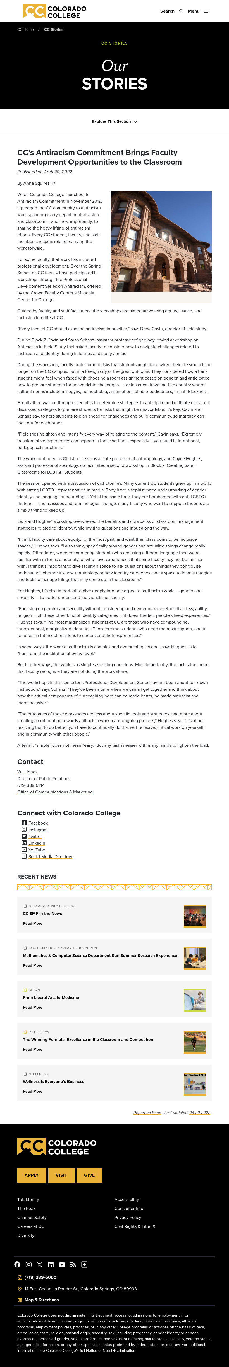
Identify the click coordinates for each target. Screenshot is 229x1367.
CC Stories (53, 29)
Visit (61, 1175)
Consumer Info (129, 1208)
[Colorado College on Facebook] (17, 1265)
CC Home (25, 29)
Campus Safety (32, 1217)
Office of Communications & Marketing (55, 792)
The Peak (26, 1208)
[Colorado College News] (73, 1265)
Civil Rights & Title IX (135, 1226)
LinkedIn (36, 843)
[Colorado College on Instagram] (28, 1265)
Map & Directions (42, 1299)
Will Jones (27, 772)
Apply (32, 1175)
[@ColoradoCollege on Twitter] (39, 1265)
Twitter (35, 836)
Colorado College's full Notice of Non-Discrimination (90, 1350)
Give (89, 1175)
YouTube (36, 850)
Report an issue (147, 1112)
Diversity (25, 1235)
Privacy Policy (128, 1217)
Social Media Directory (50, 856)
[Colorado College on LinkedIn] (50, 1265)
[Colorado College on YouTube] (62, 1265)
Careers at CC (30, 1226)
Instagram (37, 830)
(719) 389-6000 (40, 1277)
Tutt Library (28, 1199)
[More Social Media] (84, 1265)
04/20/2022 (199, 1112)
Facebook (38, 823)
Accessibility (127, 1199)
